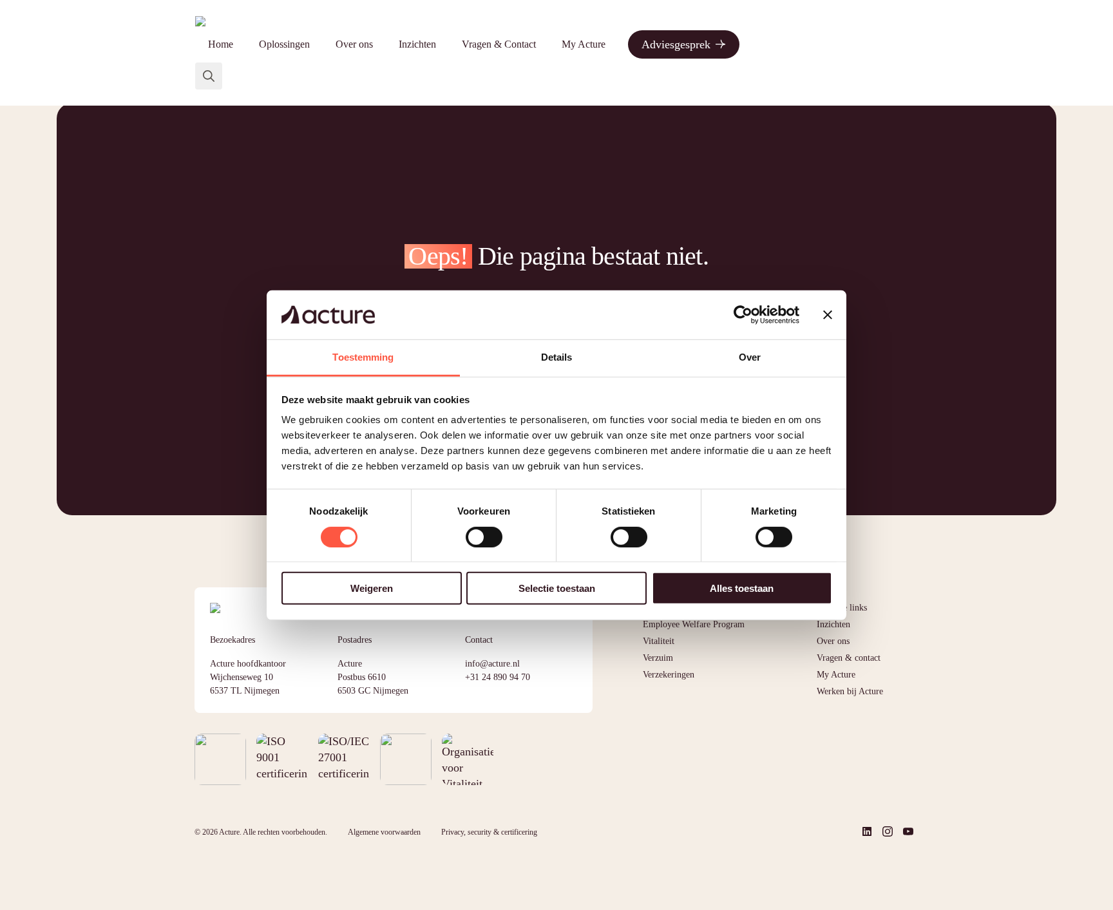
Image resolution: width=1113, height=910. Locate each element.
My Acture (583, 44)
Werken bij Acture (850, 691)
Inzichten (417, 44)
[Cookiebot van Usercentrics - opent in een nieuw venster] (743, 315)
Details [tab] (557, 357)
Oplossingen (284, 44)
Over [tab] (750, 357)
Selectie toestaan (556, 588)
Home (220, 44)
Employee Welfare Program (694, 624)
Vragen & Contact (499, 44)
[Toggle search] (208, 76)
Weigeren (371, 588)
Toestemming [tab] (363, 357)
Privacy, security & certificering (489, 832)
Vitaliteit (658, 641)
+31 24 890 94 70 (497, 677)
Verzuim (658, 658)
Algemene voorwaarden (384, 832)
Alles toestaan (742, 588)
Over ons (354, 44)
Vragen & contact (848, 658)
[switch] (484, 536)
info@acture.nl (492, 663)
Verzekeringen (668, 674)
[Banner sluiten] (827, 314)
